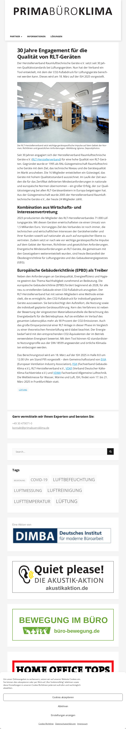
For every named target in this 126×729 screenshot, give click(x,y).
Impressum (82, 723)
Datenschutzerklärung (65, 723)
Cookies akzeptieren (63, 697)
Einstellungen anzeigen (63, 715)
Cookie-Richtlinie (46, 723)
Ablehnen (63, 706)
